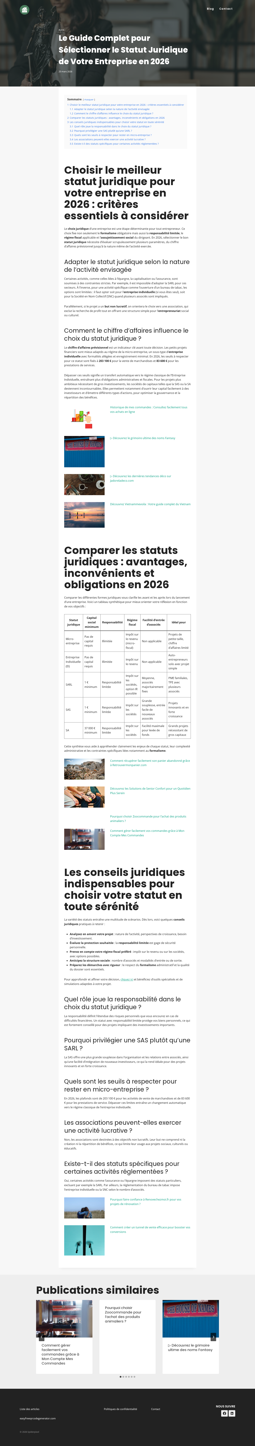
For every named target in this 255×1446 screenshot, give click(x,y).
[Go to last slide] (41, 1337)
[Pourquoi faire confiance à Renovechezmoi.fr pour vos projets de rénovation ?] (84, 1207)
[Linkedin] (232, 1413)
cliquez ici (127, 979)
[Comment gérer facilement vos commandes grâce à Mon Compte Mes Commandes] (84, 839)
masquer (89, 99)
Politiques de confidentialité (120, 1409)
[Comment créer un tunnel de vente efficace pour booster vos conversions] (84, 1240)
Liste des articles (29, 1409)
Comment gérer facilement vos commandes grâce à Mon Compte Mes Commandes (60, 1354)
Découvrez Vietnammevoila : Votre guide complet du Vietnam (150, 504)
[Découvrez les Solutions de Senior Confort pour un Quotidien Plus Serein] (84, 797)
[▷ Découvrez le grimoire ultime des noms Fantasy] (84, 451)
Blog (210, 9)
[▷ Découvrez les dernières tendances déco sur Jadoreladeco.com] (84, 484)
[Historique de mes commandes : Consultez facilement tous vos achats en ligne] (84, 417)
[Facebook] (224, 1413)
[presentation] (64, 1318)
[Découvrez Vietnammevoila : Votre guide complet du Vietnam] (84, 515)
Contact (226, 9)
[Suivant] (213, 1337)
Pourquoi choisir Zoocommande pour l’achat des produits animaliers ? (123, 1314)
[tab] (120, 1377)
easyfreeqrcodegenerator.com (38, 1418)
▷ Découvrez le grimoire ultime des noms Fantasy (142, 438)
